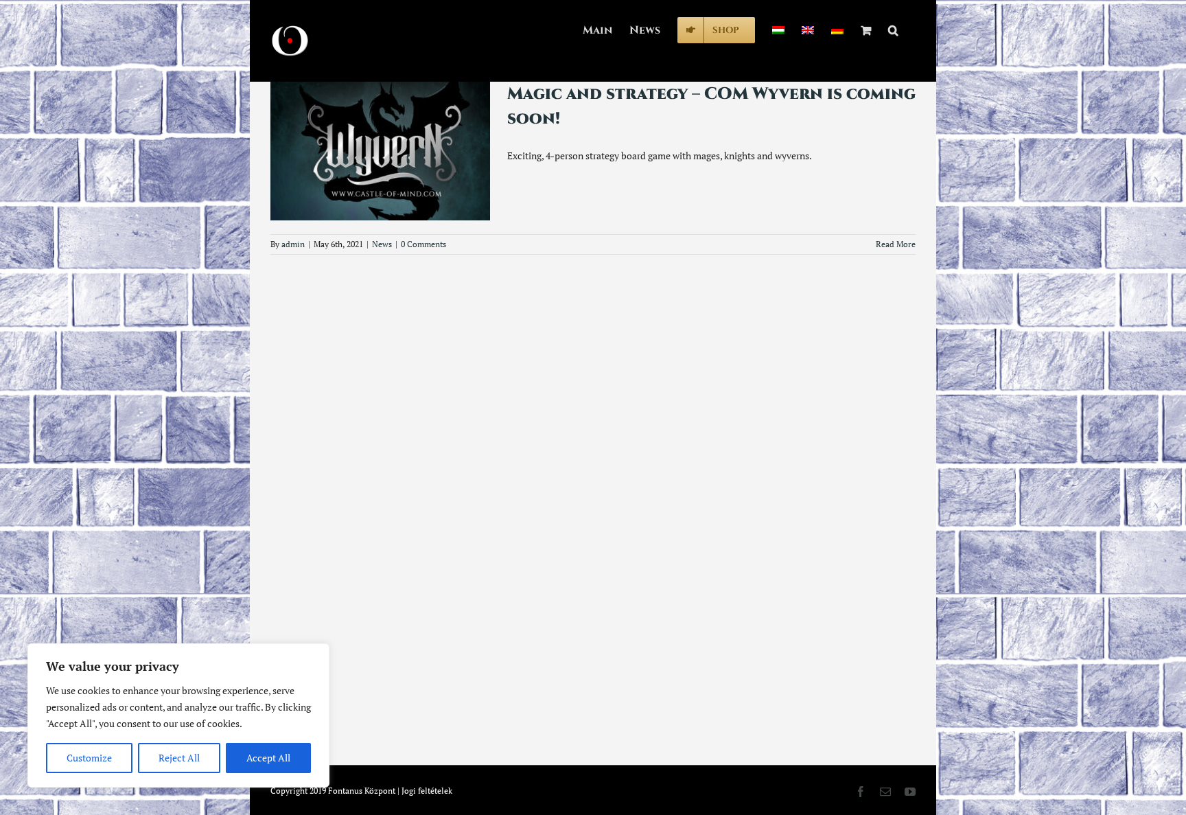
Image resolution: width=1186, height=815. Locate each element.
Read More (896, 244)
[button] (893, 29)
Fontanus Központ (361, 790)
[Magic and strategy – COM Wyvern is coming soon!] (380, 151)
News (382, 244)
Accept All (268, 757)
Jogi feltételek (427, 790)
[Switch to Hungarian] (778, 29)
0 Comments (423, 244)
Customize (89, 757)
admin (293, 244)
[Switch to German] (837, 29)
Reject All (179, 757)
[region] (178, 715)
